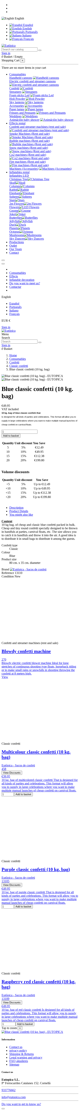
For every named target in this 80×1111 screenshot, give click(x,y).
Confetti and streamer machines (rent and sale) (37, 126)
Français (28, 39)
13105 (5, 881)
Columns (14, 186)
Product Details (18, 511)
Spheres (14, 196)
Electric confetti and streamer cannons (32, 81)
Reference (8, 573)
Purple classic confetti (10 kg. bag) (36, 869)
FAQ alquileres (18, 1061)
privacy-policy (18, 1050)
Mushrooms (16, 235)
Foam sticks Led (19, 95)
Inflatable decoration (21, 279)
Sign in (6, 327)
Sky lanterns (16, 102)
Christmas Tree (18, 179)
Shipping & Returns (21, 1054)
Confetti (14, 88)
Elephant (14, 193)
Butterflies (15, 217)
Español (27, 25)
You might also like (21, 514)
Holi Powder (17, 98)
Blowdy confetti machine (26, 651)
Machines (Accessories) (23, 168)
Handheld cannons (20, 77)
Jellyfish (14, 221)
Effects (13, 276)
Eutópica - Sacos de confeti (18, 765)
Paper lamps (16, 109)
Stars (12, 200)
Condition (8, 576)
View (5, 677)
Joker (12, 214)
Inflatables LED (19, 175)
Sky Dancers (17, 238)
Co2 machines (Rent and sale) (27, 154)
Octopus (14, 231)
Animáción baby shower (24, 119)
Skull (12, 182)
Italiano (26, 35)
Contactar (15, 286)
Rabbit (13, 189)
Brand (5, 569)
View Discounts (12, 772)
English (27, 28)
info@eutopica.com (14, 1097)
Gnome (13, 210)
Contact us (15, 1047)
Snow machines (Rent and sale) (28, 147)
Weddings (15, 116)
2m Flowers (16, 203)
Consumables (17, 272)
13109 (5, 998)
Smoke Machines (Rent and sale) (29, 133)
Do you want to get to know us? (21, 1104)
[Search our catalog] (39, 50)
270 (4, 659)
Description (16, 507)
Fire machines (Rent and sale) (27, 161)
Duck (12, 224)
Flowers (14, 207)
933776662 (9, 1090)
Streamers (15, 91)
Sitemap (14, 1064)
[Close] (3, 263)
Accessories (16, 105)
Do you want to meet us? (24, 283)
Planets (13, 228)
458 (4, 769)
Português (31, 32)
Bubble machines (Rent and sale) (29, 140)
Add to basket (11, 435)
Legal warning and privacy (25, 1057)
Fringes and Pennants (22, 112)
